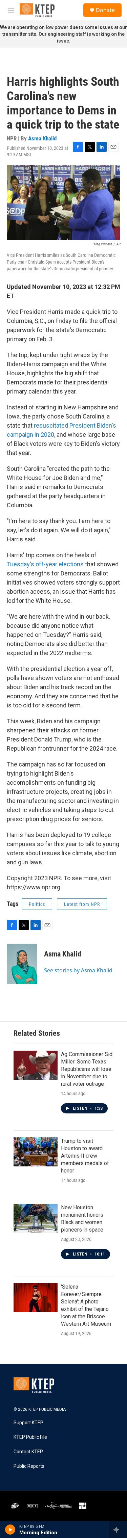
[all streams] (118, 1529)
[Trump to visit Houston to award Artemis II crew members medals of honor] (36, 1151)
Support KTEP (28, 1422)
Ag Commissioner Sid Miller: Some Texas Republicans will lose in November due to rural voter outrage (86, 1069)
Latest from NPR (82, 904)
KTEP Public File (30, 1437)
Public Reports (29, 1466)
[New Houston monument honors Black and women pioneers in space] (36, 1218)
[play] (10, 1529)
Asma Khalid (42, 138)
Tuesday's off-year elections (45, 564)
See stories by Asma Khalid (78, 970)
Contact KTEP (28, 1451)
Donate (105, 10)
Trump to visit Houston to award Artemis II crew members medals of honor (85, 1156)
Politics (37, 904)
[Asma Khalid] (22, 964)
